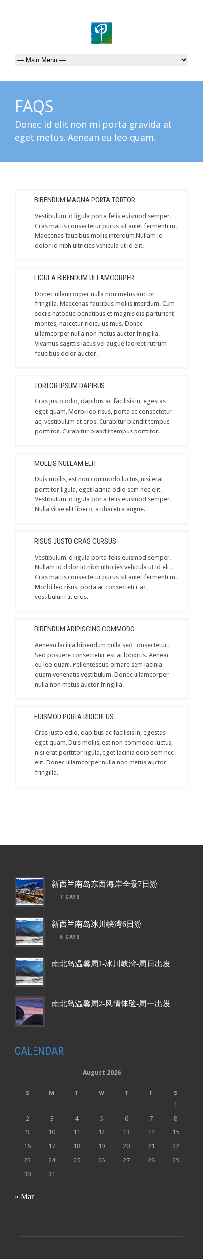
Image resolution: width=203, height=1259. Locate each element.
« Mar (24, 1197)
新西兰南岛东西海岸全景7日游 (104, 884)
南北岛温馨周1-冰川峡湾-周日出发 (110, 964)
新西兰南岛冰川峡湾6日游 (96, 924)
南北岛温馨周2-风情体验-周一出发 (110, 1003)
